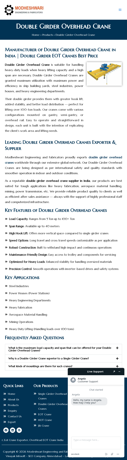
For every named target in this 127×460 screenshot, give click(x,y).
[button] (63, 349)
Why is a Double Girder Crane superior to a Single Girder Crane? (48, 358)
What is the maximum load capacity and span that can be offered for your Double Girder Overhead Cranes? (59, 349)
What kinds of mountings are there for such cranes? (40, 366)
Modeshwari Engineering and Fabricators (52, 451)
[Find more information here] (96, 412)
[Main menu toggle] (120, 10)
